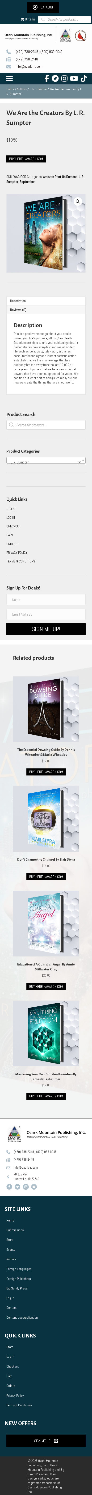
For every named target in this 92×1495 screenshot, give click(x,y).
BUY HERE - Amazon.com (46, 772)
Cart (9, 535)
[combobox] (45, 460)
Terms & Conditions (20, 561)
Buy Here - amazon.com (26, 159)
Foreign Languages (19, 1269)
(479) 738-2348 (27, 51)
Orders (11, 544)
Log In (10, 517)
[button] (43, 7)
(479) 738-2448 (27, 59)
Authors (22, 89)
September (27, 181)
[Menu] (9, 79)
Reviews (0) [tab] (18, 310)
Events (10, 1249)
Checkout (13, 526)
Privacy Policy (16, 552)
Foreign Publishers (18, 1279)
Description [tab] (18, 301)
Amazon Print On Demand (60, 176)
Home (10, 89)
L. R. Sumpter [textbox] (44, 462)
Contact (11, 1307)
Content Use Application (22, 1317)
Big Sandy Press (17, 1288)
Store (10, 509)
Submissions (15, 1230)
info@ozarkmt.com (29, 66)
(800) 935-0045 (51, 51)
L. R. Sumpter (38, 89)
